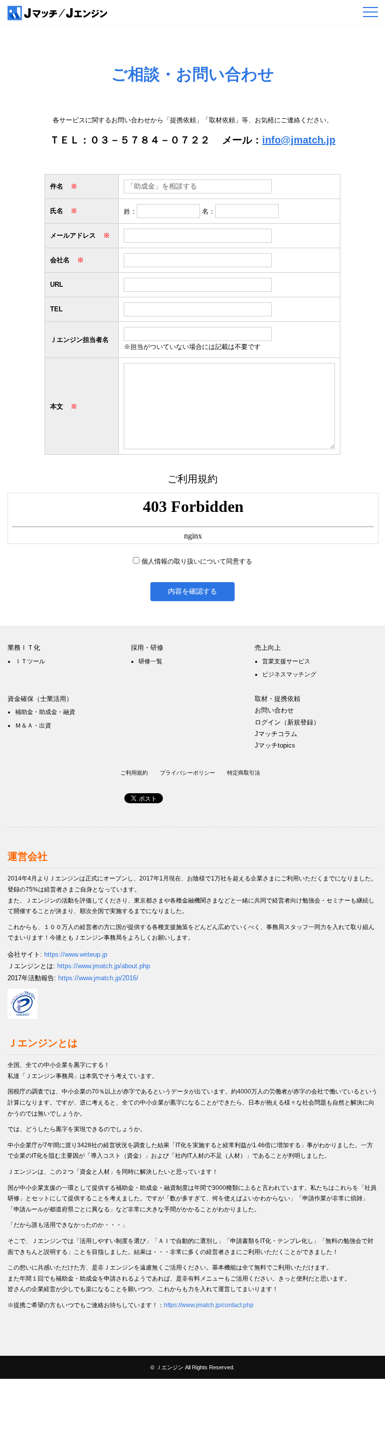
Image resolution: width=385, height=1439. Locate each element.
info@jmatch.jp (298, 139)
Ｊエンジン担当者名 (79, 339)
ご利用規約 (134, 773)
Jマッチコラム (276, 734)
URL (56, 284)
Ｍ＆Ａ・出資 (33, 725)
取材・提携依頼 (277, 698)
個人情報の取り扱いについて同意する (196, 561)
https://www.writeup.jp (75, 954)
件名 (63, 186)
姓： (130, 211)
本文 (63, 406)
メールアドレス (80, 235)
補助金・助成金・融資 (45, 711)
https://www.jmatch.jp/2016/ (98, 978)
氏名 (63, 211)
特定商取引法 (243, 773)
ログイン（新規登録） (287, 722)
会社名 (67, 260)
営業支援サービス (286, 661)
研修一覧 (150, 661)
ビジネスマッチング (289, 674)
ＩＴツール (30, 661)
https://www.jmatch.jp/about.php (103, 966)
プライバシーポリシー (187, 773)
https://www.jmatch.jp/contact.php (209, 1305)
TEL (56, 309)
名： (208, 211)
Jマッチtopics (275, 745)
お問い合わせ (274, 710)
